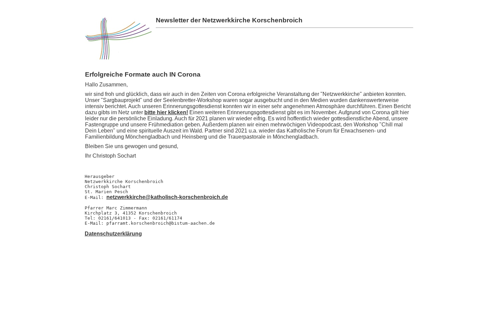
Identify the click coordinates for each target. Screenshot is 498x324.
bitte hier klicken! (166, 112)
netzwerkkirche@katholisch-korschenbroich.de (167, 197)
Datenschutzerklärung (113, 234)
